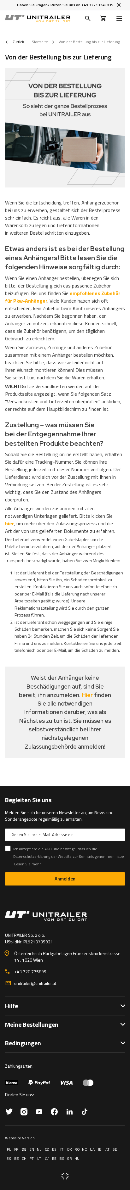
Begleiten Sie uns (28, 800)
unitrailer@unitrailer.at (35, 983)
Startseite (40, 42)
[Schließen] (119, 5)
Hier (87, 695)
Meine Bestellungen (31, 1024)
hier (9, 523)
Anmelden (65, 878)
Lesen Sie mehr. (27, 864)
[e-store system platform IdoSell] (65, 1176)
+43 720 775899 (30, 971)
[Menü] (120, 18)
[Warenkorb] (103, 18)
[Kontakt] (65, 916)
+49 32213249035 (97, 5)
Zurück (18, 42)
